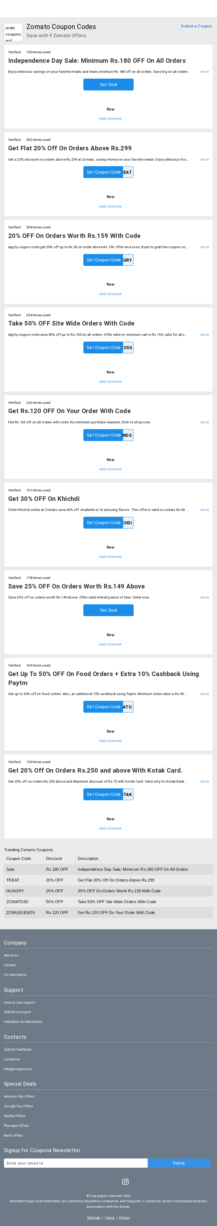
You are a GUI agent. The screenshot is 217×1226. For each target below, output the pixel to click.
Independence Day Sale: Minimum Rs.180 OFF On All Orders (97, 60)
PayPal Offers (14, 1116)
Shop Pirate (21, 7)
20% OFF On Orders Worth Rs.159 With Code (74, 236)
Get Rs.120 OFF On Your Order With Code (69, 411)
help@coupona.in (18, 1069)
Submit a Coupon (196, 26)
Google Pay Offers (18, 1106)
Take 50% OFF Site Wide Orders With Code (71, 323)
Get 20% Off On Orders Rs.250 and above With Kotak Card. (95, 770)
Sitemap (94, 1218)
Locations (12, 1059)
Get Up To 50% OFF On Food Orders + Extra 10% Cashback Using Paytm (103, 678)
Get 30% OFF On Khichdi (44, 498)
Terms (110, 1218)
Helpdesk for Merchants (23, 1022)
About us (11, 955)
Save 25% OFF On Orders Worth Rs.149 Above (76, 586)
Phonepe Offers (16, 1126)
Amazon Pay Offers (19, 1096)
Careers (10, 965)
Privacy (124, 1218)
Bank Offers (13, 1135)
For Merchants (15, 975)
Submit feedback (17, 1049)
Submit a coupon (17, 1012)
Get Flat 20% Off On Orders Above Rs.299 (70, 148)
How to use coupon (19, 1002)
